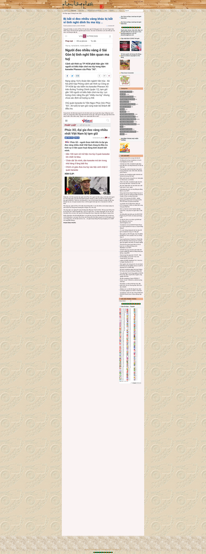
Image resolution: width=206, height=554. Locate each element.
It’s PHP (141, 1)
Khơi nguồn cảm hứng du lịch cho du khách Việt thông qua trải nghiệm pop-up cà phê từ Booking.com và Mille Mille (131, 265)
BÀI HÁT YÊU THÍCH (126, 91)
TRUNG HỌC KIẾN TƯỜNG (128, 131)
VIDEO (122, 134)
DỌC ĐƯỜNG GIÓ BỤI (126, 96)
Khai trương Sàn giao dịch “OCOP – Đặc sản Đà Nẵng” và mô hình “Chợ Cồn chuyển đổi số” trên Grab (130, 256)
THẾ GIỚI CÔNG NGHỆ (126, 114)
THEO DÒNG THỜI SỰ (126, 121)
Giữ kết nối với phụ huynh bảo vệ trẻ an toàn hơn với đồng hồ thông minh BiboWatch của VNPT (130, 246)
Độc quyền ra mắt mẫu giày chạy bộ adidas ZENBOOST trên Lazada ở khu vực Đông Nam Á (131, 235)
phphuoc (70, 25)
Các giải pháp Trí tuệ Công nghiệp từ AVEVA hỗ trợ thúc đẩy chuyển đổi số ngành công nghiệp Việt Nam (131, 274)
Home (135, 1)
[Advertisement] (89, 235)
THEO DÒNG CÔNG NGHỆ (128, 119)
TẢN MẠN (73, 10)
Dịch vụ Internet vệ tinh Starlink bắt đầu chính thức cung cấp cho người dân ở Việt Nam (131, 210)
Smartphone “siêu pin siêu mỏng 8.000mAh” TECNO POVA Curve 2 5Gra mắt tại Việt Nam (131, 294)
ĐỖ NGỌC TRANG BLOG (127, 99)
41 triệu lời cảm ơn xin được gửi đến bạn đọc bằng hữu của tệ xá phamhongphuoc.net (130, 221)
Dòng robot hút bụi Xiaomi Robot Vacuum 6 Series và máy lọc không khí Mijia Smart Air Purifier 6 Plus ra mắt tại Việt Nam (131, 194)
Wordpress (109, 549)
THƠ (105, 10)
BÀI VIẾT (81, 10)
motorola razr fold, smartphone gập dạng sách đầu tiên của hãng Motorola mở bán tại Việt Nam (131, 165)
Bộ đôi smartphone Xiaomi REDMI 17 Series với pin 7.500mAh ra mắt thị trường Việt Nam (131, 280)
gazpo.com (118, 549)
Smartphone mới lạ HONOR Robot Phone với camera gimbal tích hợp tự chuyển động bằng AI (131, 226)
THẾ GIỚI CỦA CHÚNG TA (94, 10)
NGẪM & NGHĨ (124, 101)
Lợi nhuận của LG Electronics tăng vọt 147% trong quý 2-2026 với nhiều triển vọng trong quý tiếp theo (131, 205)
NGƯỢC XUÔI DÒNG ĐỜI (127, 104)
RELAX (122, 109)
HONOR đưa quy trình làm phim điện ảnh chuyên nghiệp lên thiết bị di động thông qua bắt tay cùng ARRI (131, 251)
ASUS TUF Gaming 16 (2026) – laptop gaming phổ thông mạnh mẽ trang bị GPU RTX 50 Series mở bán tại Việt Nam (131, 200)
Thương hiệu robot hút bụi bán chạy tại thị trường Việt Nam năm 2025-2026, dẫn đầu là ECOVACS (131, 170)
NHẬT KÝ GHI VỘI (125, 106)
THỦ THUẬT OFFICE (126, 129)
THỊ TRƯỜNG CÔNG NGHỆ (128, 124)
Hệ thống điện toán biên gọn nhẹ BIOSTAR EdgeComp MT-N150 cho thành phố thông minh (131, 215)
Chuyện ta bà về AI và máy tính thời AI (130, 158)
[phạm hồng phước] (78, 8)
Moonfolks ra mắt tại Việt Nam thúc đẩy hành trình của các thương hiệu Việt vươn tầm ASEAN (131, 285)
